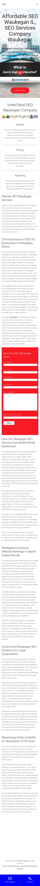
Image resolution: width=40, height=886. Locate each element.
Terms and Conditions (10, 866)
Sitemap (20, 869)
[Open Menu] (37, 4)
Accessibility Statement (28, 866)
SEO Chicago (23, 861)
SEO (4, 4)
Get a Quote (20, 90)
